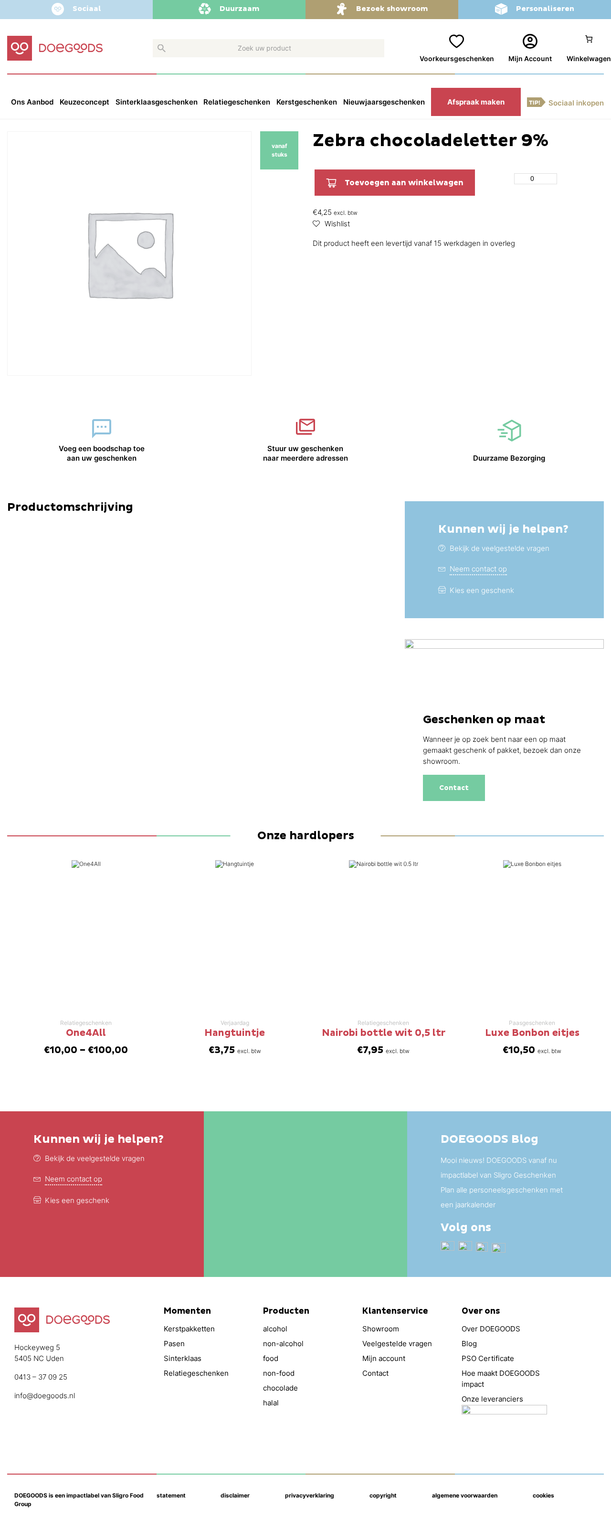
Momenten (187, 1311)
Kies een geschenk (482, 590)
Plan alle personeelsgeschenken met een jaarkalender (502, 1197)
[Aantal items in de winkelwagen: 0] (589, 48)
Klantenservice (395, 1311)
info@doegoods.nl (44, 1395)
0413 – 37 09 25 (40, 1376)
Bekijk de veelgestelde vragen (499, 548)
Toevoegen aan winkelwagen (404, 183)
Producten (286, 1311)
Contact (454, 788)
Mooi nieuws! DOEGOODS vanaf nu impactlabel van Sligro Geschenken (499, 1168)
